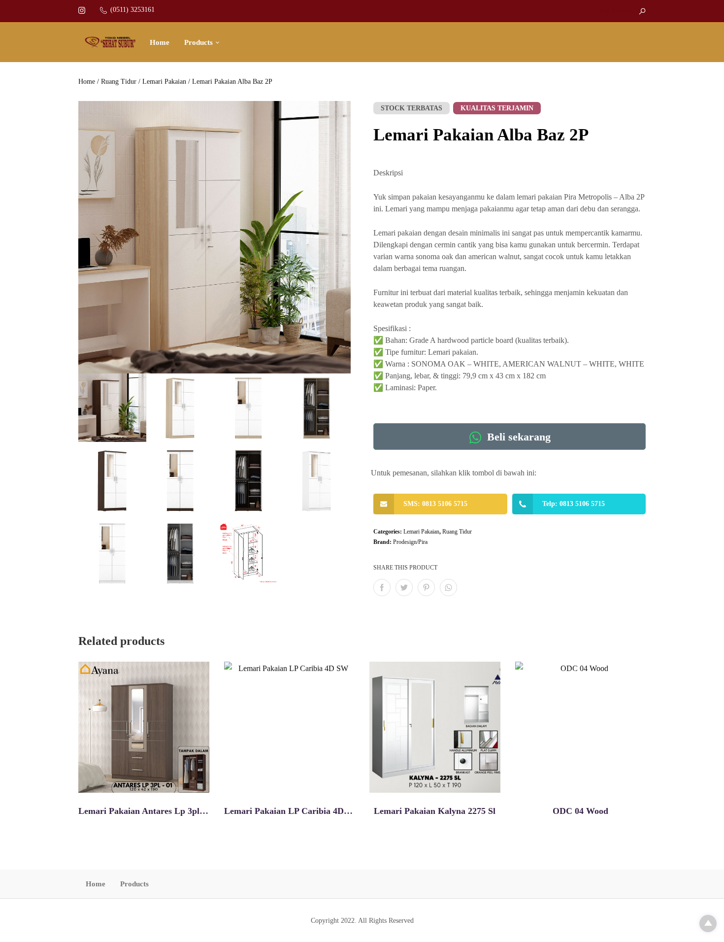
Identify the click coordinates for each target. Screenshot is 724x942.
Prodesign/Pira (410, 541)
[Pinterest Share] (426, 587)
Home (159, 42)
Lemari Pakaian (164, 81)
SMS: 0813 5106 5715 (435, 503)
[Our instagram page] (81, 9)
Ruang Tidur (118, 81)
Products (198, 42)
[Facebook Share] (382, 587)
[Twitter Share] (404, 587)
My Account (617, 11)
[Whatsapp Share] (448, 587)
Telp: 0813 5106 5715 (573, 503)
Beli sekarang (517, 437)
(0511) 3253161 (132, 9)
